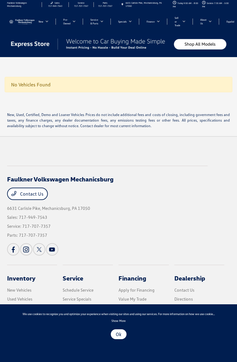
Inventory (21, 278)
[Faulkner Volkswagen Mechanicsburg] (23, 21)
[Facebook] (13, 249)
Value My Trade (132, 299)
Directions (183, 299)
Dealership (189, 278)
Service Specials (77, 299)
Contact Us (31, 194)
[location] (122, 4)
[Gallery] (118, 44)
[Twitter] (39, 249)
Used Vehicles (19, 299)
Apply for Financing (136, 290)
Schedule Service (78, 290)
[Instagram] (26, 249)
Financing (132, 278)
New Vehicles (19, 290)
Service (73, 278)
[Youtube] (52, 249)
